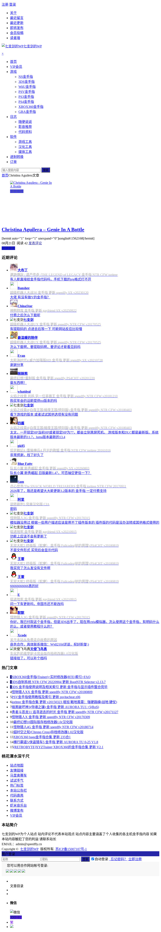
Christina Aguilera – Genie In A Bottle (43, 229)
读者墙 (15, 38)
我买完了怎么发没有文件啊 (30, 568)
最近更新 (16, 23)
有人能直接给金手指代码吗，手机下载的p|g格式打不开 (50, 279)
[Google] (20, 871)
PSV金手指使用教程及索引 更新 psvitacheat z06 (46, 697)
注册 (5, 4)
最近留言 (16, 18)
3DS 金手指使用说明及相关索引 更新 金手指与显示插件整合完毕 (60, 687)
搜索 (45, 170)
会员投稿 (16, 33)
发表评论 (35, 243)
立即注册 (135, 859)
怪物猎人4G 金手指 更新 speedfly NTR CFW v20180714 (53, 727)
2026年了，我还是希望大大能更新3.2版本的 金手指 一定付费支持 (58, 491)
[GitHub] (24, 871)
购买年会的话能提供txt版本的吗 (33, 400)
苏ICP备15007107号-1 (71, 849)
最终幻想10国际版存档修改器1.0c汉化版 (43, 722)
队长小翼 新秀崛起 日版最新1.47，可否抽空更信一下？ (50, 473)
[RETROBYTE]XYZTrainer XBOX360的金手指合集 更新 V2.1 (58, 747)
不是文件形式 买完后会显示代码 (34, 550)
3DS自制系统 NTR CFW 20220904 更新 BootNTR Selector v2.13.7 (59, 682)
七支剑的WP (29, 849)
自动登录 (101, 859)
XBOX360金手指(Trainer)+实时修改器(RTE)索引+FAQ (51, 677)
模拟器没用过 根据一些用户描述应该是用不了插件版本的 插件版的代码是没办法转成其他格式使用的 (84, 522)
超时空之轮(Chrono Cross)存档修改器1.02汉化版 (48, 732)
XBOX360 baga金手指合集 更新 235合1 (42, 737)
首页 (5, 175)
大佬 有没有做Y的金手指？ (30, 297)
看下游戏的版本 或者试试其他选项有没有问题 (44, 414)
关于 (13, 13)
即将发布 (16, 28)
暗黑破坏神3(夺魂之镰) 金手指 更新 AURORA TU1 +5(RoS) (55, 707)
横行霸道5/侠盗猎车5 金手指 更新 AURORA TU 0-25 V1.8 (55, 742)
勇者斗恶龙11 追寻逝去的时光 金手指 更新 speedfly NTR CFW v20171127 (65, 712)
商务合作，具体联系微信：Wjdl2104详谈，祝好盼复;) (49, 644)
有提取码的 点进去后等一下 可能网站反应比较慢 (46, 329)
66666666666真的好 (24, 586)
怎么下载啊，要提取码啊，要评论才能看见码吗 (45, 347)
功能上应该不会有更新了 (28, 536)
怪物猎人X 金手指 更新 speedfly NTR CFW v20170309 (51, 717)
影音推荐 (16, 191)
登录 (12, 4)
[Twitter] (16, 871)
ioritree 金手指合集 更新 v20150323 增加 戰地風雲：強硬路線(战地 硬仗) (64, 702)
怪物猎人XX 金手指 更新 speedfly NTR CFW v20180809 (52, 692)
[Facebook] (12, 871)
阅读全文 (8, 248)
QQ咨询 (16, 917)
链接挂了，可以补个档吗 (28, 658)
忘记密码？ (118, 859)
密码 (13, 509)
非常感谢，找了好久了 (27, 455)
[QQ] (8, 871)
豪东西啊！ (18, 383)
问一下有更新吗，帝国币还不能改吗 (37, 604)
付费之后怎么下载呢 (25, 315)
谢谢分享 (16, 365)
